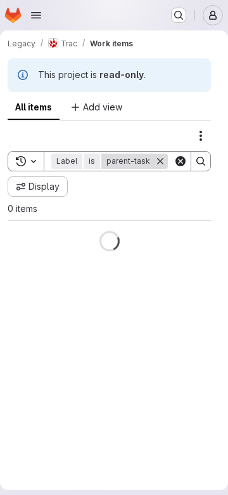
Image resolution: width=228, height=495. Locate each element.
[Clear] (180, 161)
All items (33, 107)
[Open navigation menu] (36, 15)
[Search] (201, 161)
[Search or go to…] (178, 15)
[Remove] (160, 161)
